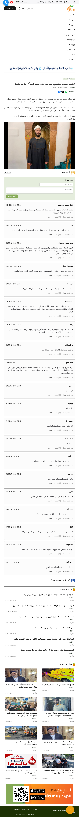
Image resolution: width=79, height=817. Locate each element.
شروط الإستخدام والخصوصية (25, 814)
